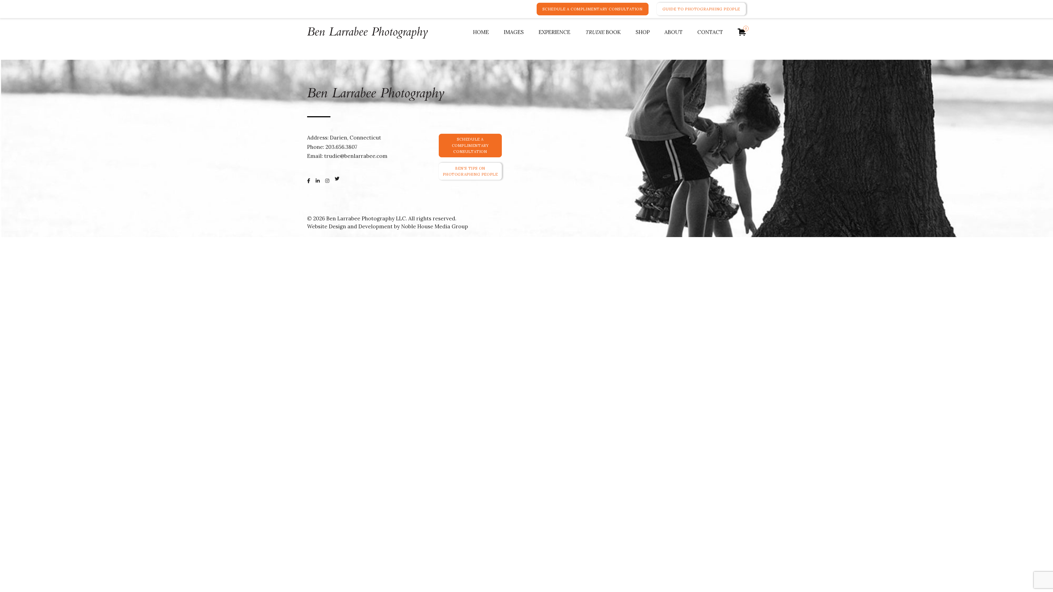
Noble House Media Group (434, 226)
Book (603, 32)
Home (481, 32)
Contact (710, 32)
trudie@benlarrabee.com (355, 156)
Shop (643, 32)
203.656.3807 (341, 147)
